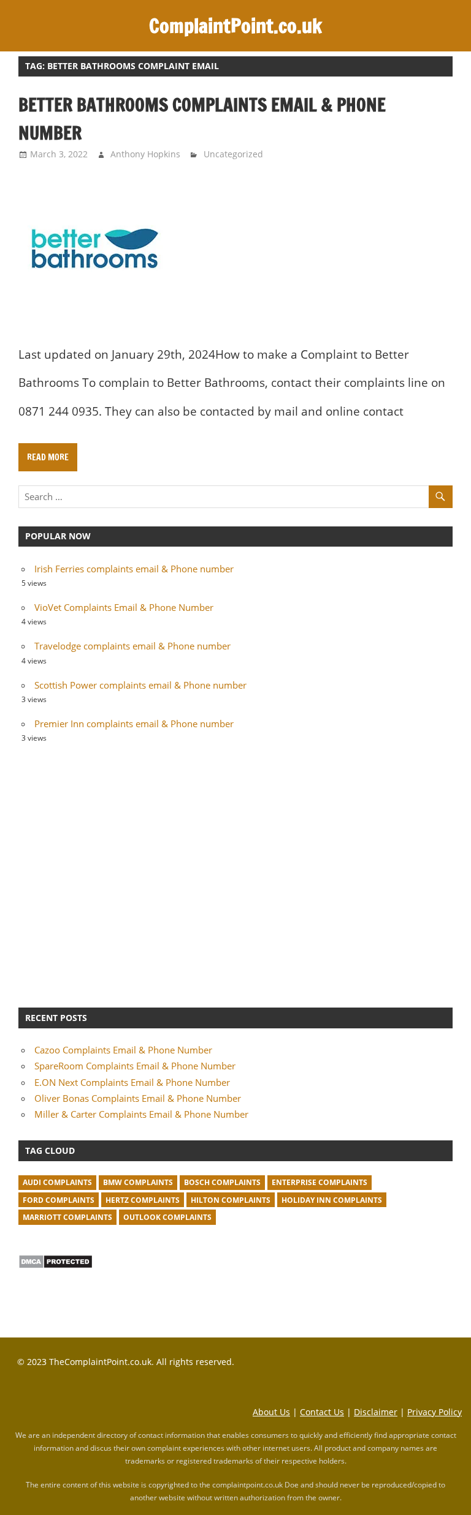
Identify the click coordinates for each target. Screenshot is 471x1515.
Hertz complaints (142, 1200)
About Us (271, 1412)
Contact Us (322, 1412)
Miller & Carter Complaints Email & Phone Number (141, 1114)
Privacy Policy (434, 1412)
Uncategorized (233, 154)
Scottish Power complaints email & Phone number (140, 685)
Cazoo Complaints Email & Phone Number (123, 1050)
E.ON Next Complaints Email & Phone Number (132, 1082)
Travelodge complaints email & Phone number (132, 646)
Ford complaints (58, 1200)
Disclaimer (375, 1412)
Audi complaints (57, 1182)
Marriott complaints (67, 1217)
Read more (48, 457)
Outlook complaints (167, 1217)
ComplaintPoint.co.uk (235, 26)
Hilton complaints (230, 1200)
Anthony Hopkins (145, 154)
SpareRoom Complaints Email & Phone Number (135, 1066)
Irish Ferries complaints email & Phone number (134, 569)
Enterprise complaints (319, 1182)
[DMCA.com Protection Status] (55, 1265)
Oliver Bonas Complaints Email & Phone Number (137, 1098)
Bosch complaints (222, 1182)
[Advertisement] (235, 873)
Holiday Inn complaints (331, 1200)
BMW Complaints (138, 1182)
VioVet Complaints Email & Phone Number (123, 607)
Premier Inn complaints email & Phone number (134, 723)
